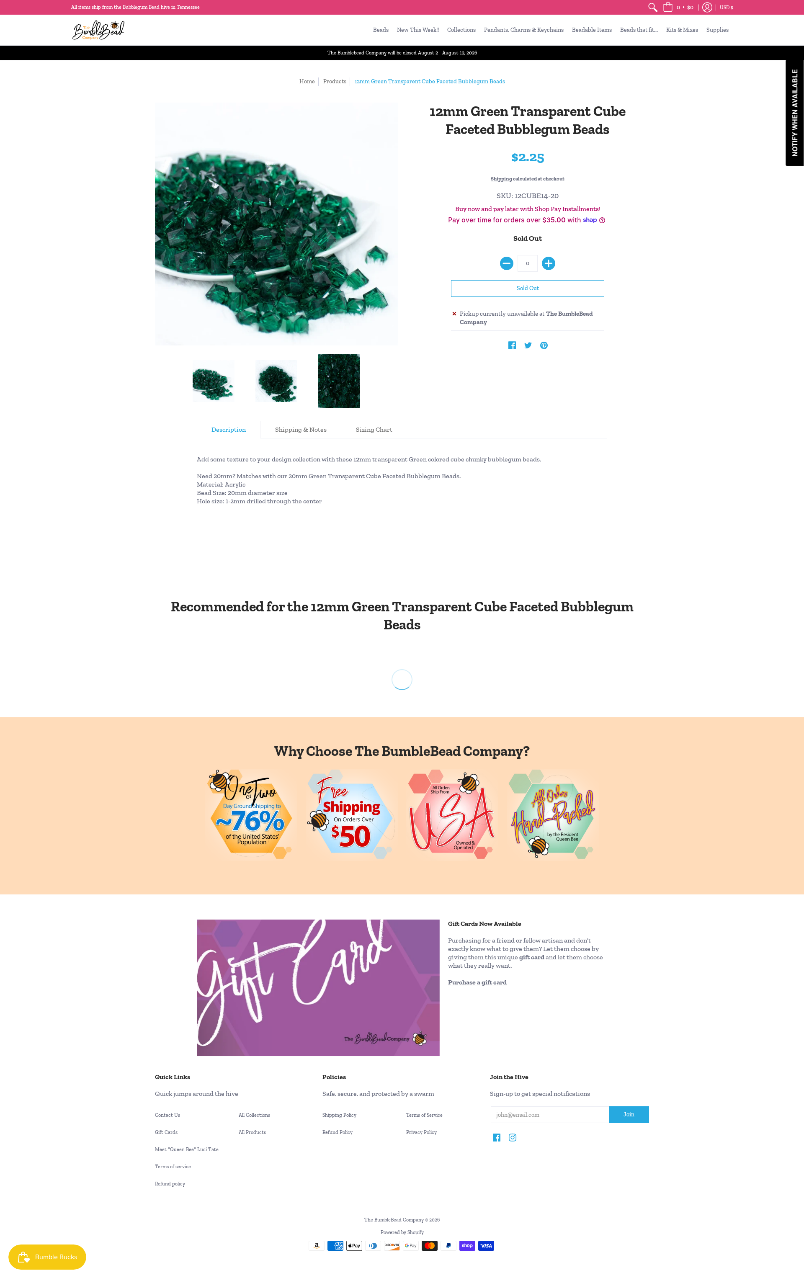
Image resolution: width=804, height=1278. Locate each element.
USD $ (726, 7)
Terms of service (173, 1167)
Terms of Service (424, 1115)
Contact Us (167, 1115)
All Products (252, 1132)
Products (334, 81)
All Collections (254, 1115)
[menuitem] (652, 7)
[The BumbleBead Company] (98, 30)
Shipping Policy (339, 1115)
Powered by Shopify (402, 1232)
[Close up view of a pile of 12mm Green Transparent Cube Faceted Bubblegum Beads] (339, 381)
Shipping (501, 178)
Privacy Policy (421, 1132)
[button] (678, 7)
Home (307, 81)
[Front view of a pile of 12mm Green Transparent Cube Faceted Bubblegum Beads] (213, 381)
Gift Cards (166, 1132)
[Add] (548, 263)
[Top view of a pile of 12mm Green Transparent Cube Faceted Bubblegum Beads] (276, 381)
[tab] (228, 429)
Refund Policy (337, 1132)
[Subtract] (506, 263)
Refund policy (170, 1184)
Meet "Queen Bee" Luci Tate (187, 1149)
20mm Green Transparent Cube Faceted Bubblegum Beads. (375, 476)
